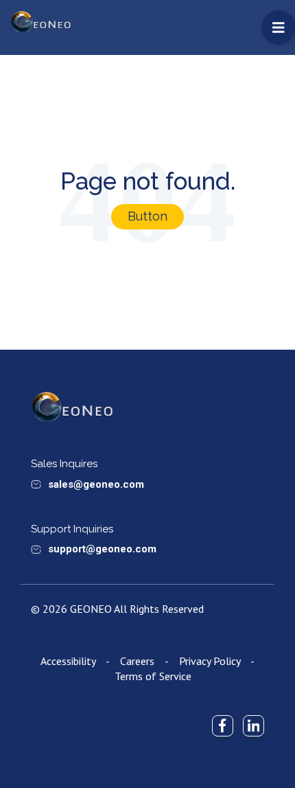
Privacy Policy (209, 661)
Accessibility (67, 661)
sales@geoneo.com (96, 484)
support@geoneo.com (102, 549)
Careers (137, 661)
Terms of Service (153, 676)
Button (147, 216)
